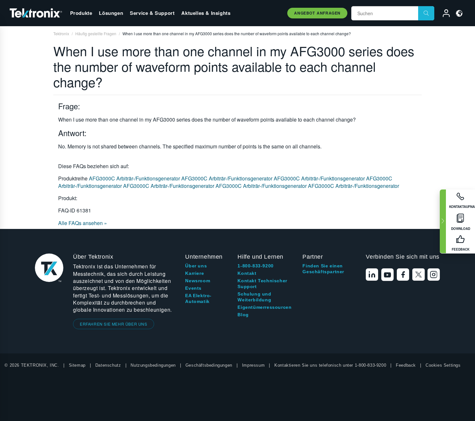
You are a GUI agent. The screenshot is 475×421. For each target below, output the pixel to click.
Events (193, 288)
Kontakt (247, 273)
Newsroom (197, 280)
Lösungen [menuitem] (111, 12)
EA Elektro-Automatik (198, 298)
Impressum (253, 365)
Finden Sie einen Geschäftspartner (323, 268)
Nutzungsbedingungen (153, 365)
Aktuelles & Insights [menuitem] (205, 12)
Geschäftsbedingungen (208, 365)
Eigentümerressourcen (264, 307)
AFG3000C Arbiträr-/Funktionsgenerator (135, 178)
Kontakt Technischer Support (262, 283)
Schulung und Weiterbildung (254, 296)
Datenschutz (108, 365)
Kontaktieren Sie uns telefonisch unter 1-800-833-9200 (330, 365)
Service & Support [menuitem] (152, 12)
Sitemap (77, 365)
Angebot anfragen (317, 13)
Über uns (196, 265)
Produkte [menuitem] (81, 12)
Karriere (194, 273)
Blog (243, 314)
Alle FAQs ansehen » (82, 223)
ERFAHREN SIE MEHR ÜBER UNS (113, 324)
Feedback (406, 365)
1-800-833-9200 (255, 265)
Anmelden (443, 14)
